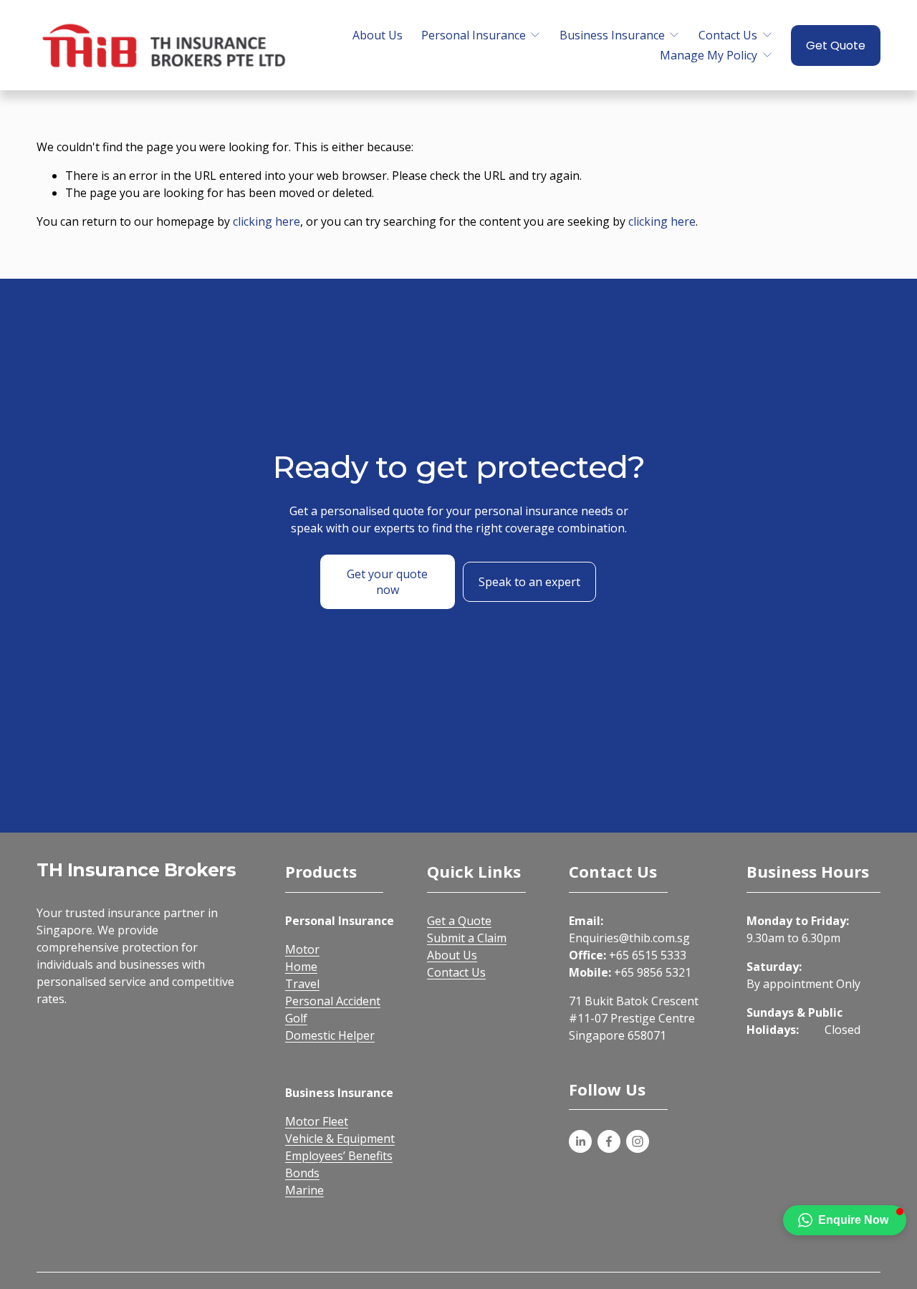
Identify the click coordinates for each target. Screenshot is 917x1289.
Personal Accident (332, 1001)
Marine (304, 1190)
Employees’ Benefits (339, 1156)
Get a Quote (459, 921)
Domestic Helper (330, 1035)
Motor (302, 949)
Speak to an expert (529, 582)
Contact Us (456, 972)
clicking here (266, 221)
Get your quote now (387, 582)
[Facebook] (608, 1141)
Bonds (302, 1173)
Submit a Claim (466, 938)
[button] (844, 1220)
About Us (377, 35)
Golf (296, 1018)
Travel (302, 984)
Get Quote (835, 45)
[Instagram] (637, 1141)
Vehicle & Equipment (340, 1138)
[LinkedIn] (580, 1141)
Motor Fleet (316, 1121)
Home (301, 966)
